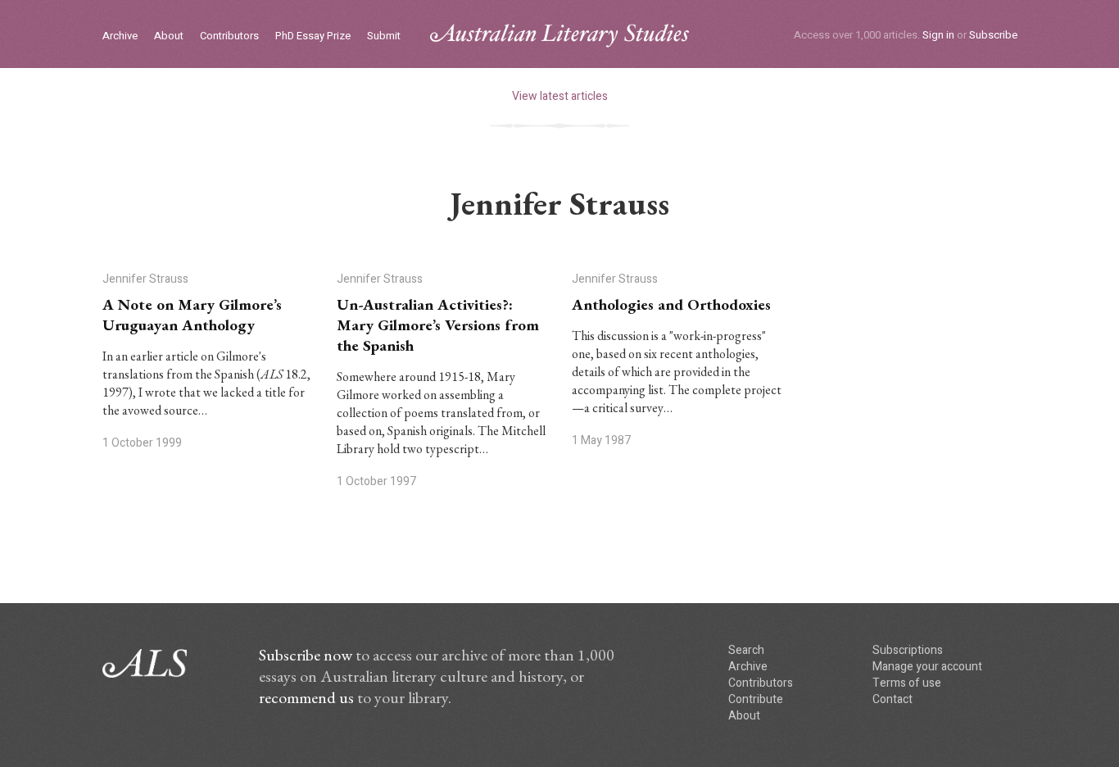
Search (746, 650)
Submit (384, 36)
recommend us (306, 697)
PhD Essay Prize (313, 36)
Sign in (938, 35)
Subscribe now (305, 654)
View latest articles (560, 96)
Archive (120, 36)
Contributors (229, 36)
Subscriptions (907, 650)
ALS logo (559, 36)
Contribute (755, 699)
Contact (892, 699)
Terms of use (906, 683)
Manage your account (927, 666)
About (168, 36)
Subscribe (993, 35)
